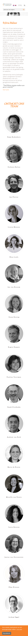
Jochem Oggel (14, 617)
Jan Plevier (14, 197)
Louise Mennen (14, 227)
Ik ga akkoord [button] (6, 633)
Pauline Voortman (14, 377)
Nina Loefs (14, 257)
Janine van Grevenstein (14, 557)
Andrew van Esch (14, 437)
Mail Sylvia (6, 90)
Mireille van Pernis (14, 497)
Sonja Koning (14, 317)
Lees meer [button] (19, 629)
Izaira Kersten (14, 527)
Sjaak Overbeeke (14, 407)
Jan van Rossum (14, 287)
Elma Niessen (14, 587)
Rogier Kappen (14, 347)
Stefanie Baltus (14, 167)
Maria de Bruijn (14, 467)
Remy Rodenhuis (14, 137)
